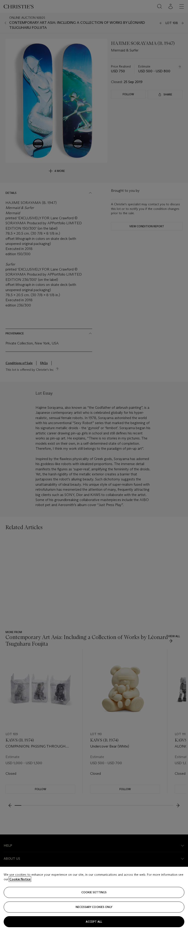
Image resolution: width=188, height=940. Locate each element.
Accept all (94, 921)
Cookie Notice (19, 879)
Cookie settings (94, 892)
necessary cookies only (94, 907)
